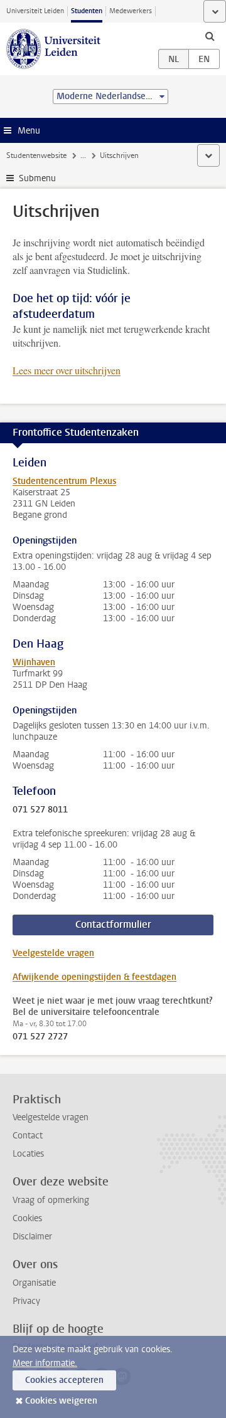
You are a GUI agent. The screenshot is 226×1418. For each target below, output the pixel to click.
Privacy (26, 1301)
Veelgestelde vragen (53, 953)
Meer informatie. (45, 1363)
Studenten (86, 11)
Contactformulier (113, 924)
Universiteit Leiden (35, 11)
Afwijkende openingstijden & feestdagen (94, 977)
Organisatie (34, 1283)
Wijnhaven (34, 662)
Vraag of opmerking (51, 1200)
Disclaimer (32, 1236)
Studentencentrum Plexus (64, 481)
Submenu (37, 178)
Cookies (27, 1218)
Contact (28, 1136)
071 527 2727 (40, 1036)
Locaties (28, 1154)
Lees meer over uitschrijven (67, 370)
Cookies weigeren (61, 1401)
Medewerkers (130, 11)
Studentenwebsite (36, 155)
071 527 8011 (40, 810)
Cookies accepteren (64, 1380)
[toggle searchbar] (210, 36)
